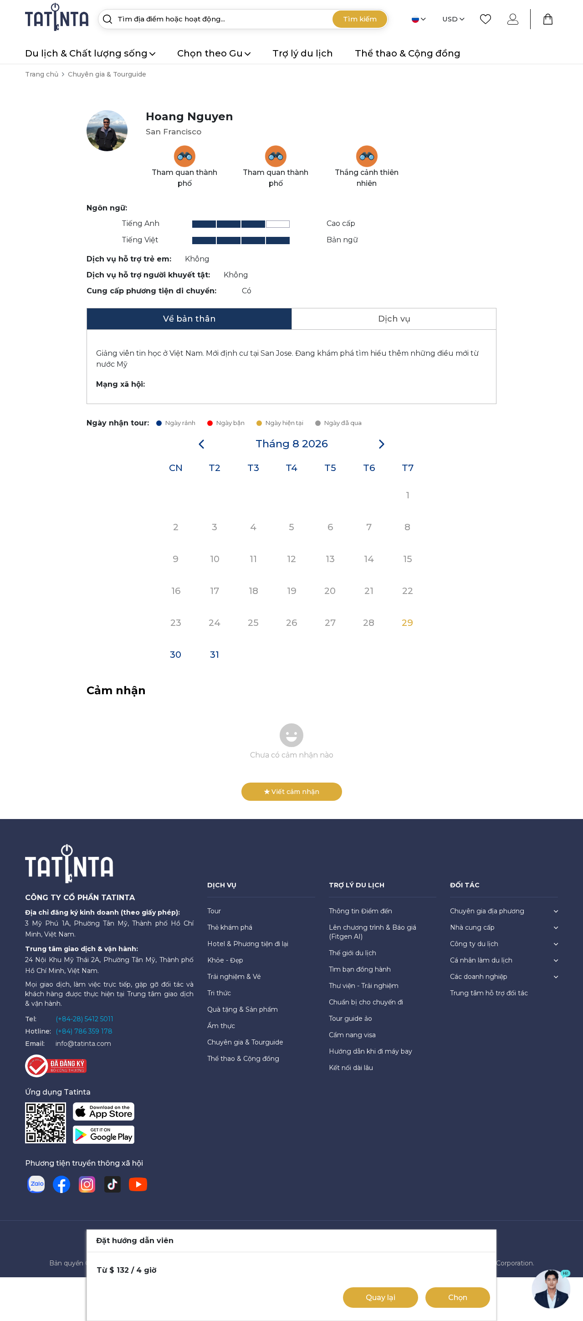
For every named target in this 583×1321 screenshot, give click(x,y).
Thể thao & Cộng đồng (407, 53)
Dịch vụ (394, 319)
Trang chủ (41, 74)
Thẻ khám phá (229, 927)
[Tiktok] (112, 1184)
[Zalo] (36, 1184)
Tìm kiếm (360, 19)
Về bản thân (189, 319)
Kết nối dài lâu (351, 1068)
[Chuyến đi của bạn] (548, 19)
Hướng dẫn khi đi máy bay (370, 1051)
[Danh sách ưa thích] (486, 19)
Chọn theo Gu (210, 53)
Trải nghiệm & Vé (234, 977)
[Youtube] (138, 1184)
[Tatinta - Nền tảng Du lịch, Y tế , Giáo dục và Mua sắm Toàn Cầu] (58, 18)
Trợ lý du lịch (302, 53)
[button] (201, 444)
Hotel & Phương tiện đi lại (247, 944)
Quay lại (380, 1297)
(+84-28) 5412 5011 (84, 1019)
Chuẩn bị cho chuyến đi (366, 1002)
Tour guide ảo (350, 1018)
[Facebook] (61, 1184)
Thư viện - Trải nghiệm (364, 986)
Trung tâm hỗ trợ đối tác (489, 993)
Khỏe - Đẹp (225, 960)
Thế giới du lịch (352, 953)
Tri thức (219, 993)
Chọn (457, 1297)
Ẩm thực (221, 1026)
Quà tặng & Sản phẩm (242, 1009)
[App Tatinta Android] (103, 1136)
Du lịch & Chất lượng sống (86, 53)
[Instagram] (87, 1184)
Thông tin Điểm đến (360, 911)
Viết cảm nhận (295, 792)
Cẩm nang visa (352, 1035)
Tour (214, 911)
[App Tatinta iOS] (103, 1113)
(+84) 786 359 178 (84, 1031)
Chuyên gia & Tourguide (107, 74)
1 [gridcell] (407, 495)
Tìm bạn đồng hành (360, 969)
